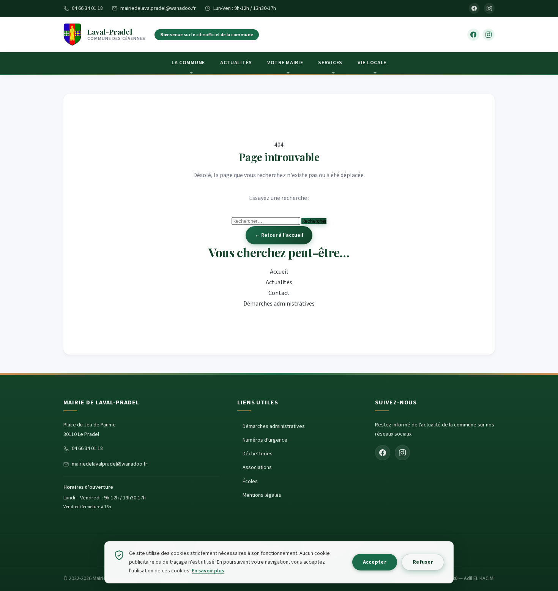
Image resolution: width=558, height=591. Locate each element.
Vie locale (372, 63)
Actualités (236, 63)
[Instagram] (489, 8)
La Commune (188, 63)
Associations (257, 467)
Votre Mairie (285, 63)
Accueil (279, 272)
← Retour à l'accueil (279, 235)
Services (330, 63)
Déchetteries (258, 454)
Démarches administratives (279, 303)
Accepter (374, 562)
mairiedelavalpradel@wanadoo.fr (158, 8)
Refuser (423, 562)
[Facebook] (474, 8)
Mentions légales (262, 495)
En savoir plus (208, 571)
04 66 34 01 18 (87, 8)
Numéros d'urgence (265, 440)
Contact (279, 293)
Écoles (250, 481)
